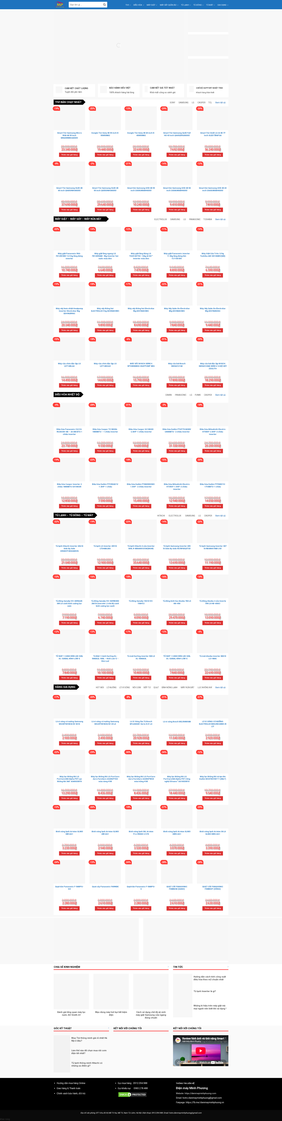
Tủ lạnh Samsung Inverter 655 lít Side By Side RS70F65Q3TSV (177, 547)
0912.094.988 (140, 1083)
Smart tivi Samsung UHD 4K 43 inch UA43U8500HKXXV (212, 189)
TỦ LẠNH (60, 515)
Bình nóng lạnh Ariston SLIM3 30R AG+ (69, 832)
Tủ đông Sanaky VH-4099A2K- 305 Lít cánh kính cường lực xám (69, 603)
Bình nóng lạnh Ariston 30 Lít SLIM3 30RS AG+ (213, 832)
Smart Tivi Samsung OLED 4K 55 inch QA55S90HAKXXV (105, 189)
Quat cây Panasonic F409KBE (105, 886)
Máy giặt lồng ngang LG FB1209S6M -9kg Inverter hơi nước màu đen (105, 256)
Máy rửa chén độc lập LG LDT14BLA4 (69, 364)
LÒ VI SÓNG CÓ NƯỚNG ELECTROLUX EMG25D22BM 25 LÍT (212, 724)
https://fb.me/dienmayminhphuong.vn (205, 1102)
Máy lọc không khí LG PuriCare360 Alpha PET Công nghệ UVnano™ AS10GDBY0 (176, 779)
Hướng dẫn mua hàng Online (71, 1083)
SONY (172, 102)
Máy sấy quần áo (168, 5)
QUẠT (156, 687)
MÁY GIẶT (61, 218)
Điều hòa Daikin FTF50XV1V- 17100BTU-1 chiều (213, 485)
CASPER (201, 102)
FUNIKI (198, 395)
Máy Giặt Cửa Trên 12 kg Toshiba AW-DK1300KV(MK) (212, 254)
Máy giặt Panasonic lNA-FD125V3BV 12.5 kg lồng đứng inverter (69, 256)
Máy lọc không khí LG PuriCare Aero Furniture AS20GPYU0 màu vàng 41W (105, 779)
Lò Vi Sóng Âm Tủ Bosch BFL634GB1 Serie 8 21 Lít (141, 722)
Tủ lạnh (185, 5)
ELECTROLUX (160, 219)
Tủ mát (209, 5)
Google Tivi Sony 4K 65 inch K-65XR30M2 (141, 134)
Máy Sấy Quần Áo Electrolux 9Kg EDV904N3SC (212, 309)
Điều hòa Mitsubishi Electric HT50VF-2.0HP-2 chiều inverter (213, 431)
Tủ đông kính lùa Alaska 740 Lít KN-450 (177, 602)
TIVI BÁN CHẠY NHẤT (68, 102)
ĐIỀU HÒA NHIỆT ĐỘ (67, 394)
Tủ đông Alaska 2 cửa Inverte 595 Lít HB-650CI (212, 602)
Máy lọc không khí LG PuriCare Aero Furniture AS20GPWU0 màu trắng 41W (141, 779)
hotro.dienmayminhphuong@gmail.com (202, 1097)
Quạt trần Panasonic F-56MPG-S (141, 887)
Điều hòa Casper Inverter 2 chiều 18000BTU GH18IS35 (69, 485)
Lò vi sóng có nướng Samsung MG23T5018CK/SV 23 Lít (105, 722)
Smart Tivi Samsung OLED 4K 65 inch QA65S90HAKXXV (69, 189)
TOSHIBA (207, 219)
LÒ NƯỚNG (111, 687)
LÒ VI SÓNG (124, 687)
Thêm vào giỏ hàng (69, 155)
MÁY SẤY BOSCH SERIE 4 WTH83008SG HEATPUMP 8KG (141, 364)
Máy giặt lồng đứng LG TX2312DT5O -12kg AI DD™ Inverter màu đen (141, 256)
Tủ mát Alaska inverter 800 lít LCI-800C (212, 657)
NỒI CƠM (137, 687)
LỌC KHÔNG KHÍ (205, 687)
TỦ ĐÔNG (75, 515)
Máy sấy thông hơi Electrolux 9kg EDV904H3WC (141, 309)
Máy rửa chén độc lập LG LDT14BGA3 (105, 364)
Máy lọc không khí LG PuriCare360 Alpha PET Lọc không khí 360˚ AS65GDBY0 (69, 779)
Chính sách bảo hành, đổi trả (71, 1093)
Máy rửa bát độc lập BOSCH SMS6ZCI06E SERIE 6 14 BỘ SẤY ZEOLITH (213, 366)
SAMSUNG (183, 102)
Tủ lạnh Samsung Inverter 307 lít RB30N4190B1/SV (212, 547)
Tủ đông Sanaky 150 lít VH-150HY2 (141, 602)
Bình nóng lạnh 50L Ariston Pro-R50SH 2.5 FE (141, 832)
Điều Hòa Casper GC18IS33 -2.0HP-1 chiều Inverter (141, 430)
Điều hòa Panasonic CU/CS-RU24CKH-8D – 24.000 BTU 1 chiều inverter (69, 431)
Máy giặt (151, 5)
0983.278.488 (141, 1088)
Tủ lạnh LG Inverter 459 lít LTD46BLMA (105, 547)
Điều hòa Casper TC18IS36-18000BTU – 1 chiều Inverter (105, 430)
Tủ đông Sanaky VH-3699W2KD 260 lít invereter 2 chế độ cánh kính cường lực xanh (105, 603)
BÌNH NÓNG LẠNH (169, 687)
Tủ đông (197, 5)
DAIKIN (169, 395)
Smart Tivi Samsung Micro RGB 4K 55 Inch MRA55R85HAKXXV (69, 135)
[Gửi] (104, 5)
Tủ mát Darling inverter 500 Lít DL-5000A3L (141, 657)
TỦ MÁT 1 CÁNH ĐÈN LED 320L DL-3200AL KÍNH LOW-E (69, 657)
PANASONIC (194, 219)
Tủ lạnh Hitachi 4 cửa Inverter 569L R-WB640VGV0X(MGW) (141, 547)
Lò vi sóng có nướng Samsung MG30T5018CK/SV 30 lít (69, 722)
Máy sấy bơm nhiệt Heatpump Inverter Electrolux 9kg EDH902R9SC (69, 311)
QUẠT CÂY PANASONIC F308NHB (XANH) (176, 887)
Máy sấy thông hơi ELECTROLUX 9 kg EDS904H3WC (105, 309)
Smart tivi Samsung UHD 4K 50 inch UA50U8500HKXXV (177, 189)
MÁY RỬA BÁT (92, 218)
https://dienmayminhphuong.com (200, 1093)
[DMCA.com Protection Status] (132, 1094)
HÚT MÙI (100, 687)
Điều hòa (138, 5)
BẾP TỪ (147, 687)
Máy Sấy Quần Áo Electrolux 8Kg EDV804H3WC (177, 309)
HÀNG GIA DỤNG (65, 686)
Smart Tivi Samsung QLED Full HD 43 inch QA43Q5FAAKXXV (177, 134)
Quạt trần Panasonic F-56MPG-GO (69, 887)
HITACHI (161, 516)
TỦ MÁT (88, 515)
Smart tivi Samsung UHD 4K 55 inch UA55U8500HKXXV (141, 189)
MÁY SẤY (76, 218)
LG (193, 102)
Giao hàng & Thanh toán (68, 1088)
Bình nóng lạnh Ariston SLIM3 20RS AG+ (176, 832)
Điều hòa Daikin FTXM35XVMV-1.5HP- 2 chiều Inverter (141, 485)
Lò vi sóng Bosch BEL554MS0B (177, 721)
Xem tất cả (220, 102)
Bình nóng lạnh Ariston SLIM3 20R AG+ (105, 832)
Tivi (127, 5)
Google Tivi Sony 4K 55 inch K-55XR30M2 (105, 134)
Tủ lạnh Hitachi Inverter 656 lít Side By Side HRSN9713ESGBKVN (69, 548)
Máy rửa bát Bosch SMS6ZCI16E (177, 364)
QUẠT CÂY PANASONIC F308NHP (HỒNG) (212, 887)
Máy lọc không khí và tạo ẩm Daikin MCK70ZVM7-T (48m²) (212, 777)
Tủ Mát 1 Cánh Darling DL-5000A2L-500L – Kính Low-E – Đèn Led (105, 658)
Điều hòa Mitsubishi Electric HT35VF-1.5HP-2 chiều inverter (177, 486)
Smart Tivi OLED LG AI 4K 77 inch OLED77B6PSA (212, 134)
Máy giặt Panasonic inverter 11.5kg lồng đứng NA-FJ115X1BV (177, 256)
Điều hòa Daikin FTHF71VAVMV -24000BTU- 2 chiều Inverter (177, 430)
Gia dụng (222, 5)
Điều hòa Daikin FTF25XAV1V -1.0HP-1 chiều (105, 485)
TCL (210, 102)
